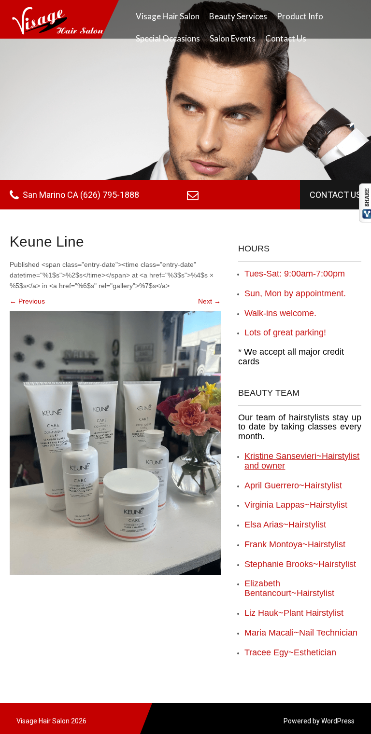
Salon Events (233, 38)
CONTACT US (335, 195)
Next (209, 301)
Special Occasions (168, 38)
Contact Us (285, 38)
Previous (27, 301)
